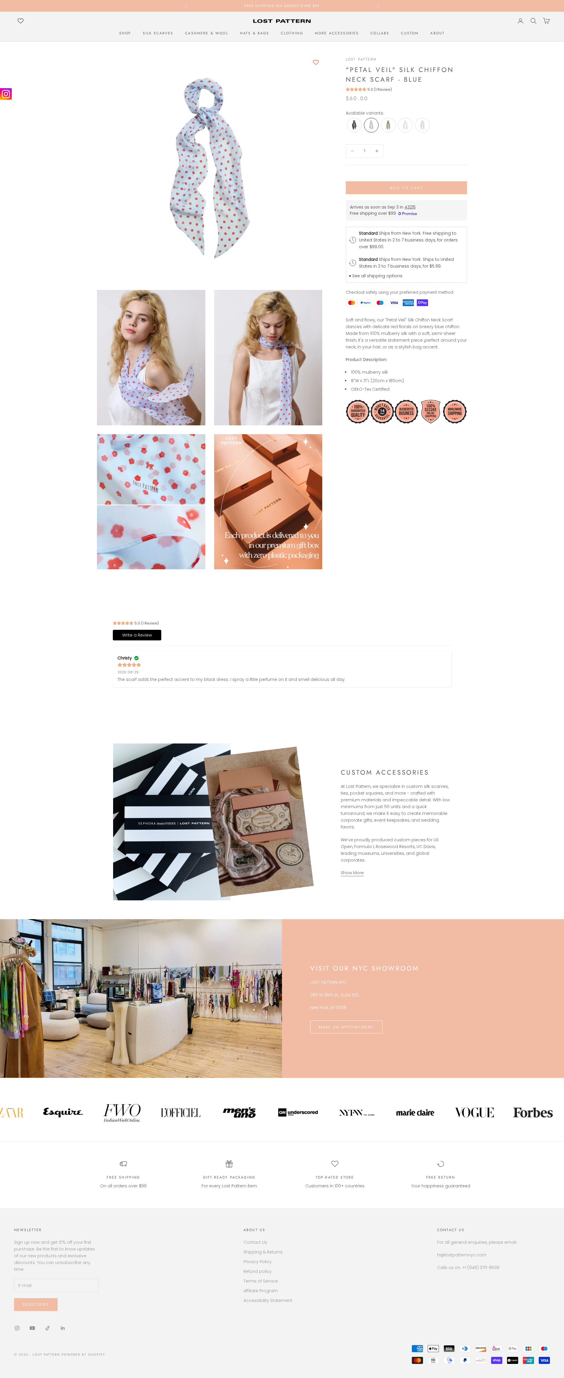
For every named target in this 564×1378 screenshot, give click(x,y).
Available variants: (365, 113)
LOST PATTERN (361, 59)
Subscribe (36, 1304)
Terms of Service (261, 1281)
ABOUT (437, 33)
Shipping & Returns (263, 1252)
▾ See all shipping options (375, 276)
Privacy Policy (258, 1262)
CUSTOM (410, 33)
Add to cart (406, 188)
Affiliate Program (261, 1291)
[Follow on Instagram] (17, 1328)
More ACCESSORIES (337, 33)
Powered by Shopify (83, 1354)
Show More (352, 873)
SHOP (125, 33)
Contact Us (255, 1242)
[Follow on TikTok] (48, 1328)
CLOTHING (292, 33)
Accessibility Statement (268, 1300)
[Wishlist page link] (21, 21)
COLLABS (379, 33)
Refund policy (258, 1271)
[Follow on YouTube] (32, 1328)
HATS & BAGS (254, 33)
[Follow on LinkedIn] (63, 1328)
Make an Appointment (346, 1027)
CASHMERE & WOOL (206, 33)
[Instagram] (6, 94)
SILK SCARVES (158, 33)
